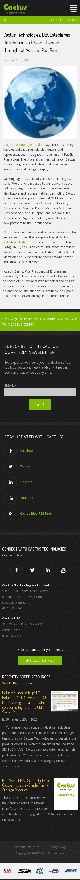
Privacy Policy (57, 847)
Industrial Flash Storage (20, 242)
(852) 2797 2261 (12, 608)
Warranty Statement (26, 847)
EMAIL (10, 385)
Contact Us (11, 555)
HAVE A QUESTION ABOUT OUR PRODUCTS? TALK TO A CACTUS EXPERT (39, 321)
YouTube (26, 498)
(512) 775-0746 (11, 636)
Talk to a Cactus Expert (63, 20)
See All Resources (15, 683)
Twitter (25, 466)
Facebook (27, 451)
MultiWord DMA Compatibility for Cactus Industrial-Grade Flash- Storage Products (26, 785)
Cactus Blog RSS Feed (36, 513)
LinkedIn (26, 482)
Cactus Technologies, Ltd (21, 144)
